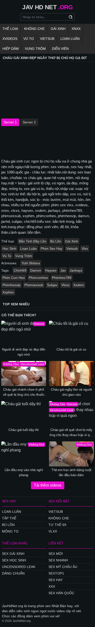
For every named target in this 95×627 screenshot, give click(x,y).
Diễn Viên (60, 49)
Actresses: (9, 263)
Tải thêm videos (47, 485)
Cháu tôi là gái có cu (71, 349)
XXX (51, 586)
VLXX (52, 531)
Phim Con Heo (13, 278)
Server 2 (29, 122)
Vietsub (47, 39)
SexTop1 (56, 573)
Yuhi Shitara (30, 263)
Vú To (28, 39)
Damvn (35, 270)
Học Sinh (9, 248)
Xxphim (8, 292)
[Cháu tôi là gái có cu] (71, 333)
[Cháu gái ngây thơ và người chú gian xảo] (71, 373)
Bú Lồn (55, 241)
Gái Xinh (58, 29)
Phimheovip (11, 285)
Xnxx (76, 29)
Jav (63, 270)
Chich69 (20, 270)
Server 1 (10, 122)
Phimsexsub (33, 285)
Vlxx (85, 248)
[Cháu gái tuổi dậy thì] (23, 413)
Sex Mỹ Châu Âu (62, 567)
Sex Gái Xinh (13, 554)
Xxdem (78, 285)
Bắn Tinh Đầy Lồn (32, 241)
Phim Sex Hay (51, 248)
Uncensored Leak (18, 567)
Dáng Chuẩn (13, 573)
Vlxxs (65, 285)
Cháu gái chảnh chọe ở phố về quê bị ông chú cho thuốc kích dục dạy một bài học (23, 392)
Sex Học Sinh (14, 560)
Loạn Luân (70, 39)
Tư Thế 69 (57, 525)
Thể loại (10, 29)
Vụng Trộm (35, 49)
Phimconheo (38, 278)
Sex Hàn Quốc (61, 593)
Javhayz (76, 270)
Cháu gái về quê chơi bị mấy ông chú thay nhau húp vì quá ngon (71, 433)
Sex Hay (55, 580)
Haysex (51, 270)
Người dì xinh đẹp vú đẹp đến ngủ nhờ (23, 351)
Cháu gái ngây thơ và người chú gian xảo (71, 391)
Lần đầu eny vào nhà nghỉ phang (24, 472)
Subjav (52, 285)
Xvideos (9, 39)
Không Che (34, 29)
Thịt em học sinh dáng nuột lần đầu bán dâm (71, 472)
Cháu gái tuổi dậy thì (24, 430)
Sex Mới (55, 554)
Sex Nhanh (58, 560)
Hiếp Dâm (10, 49)
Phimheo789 (61, 278)
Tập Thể (9, 518)
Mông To (10, 531)
